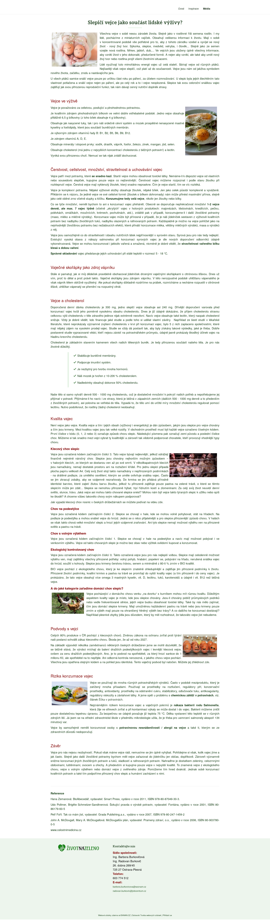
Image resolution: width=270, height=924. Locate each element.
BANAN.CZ (125, 915)
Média (206, 8)
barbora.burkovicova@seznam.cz (129, 886)
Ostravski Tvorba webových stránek (146, 915)
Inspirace (193, 8)
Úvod (181, 8)
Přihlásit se (167, 915)
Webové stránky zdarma (108, 915)
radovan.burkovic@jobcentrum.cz (129, 890)
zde (160, 502)
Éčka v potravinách (110, 699)
